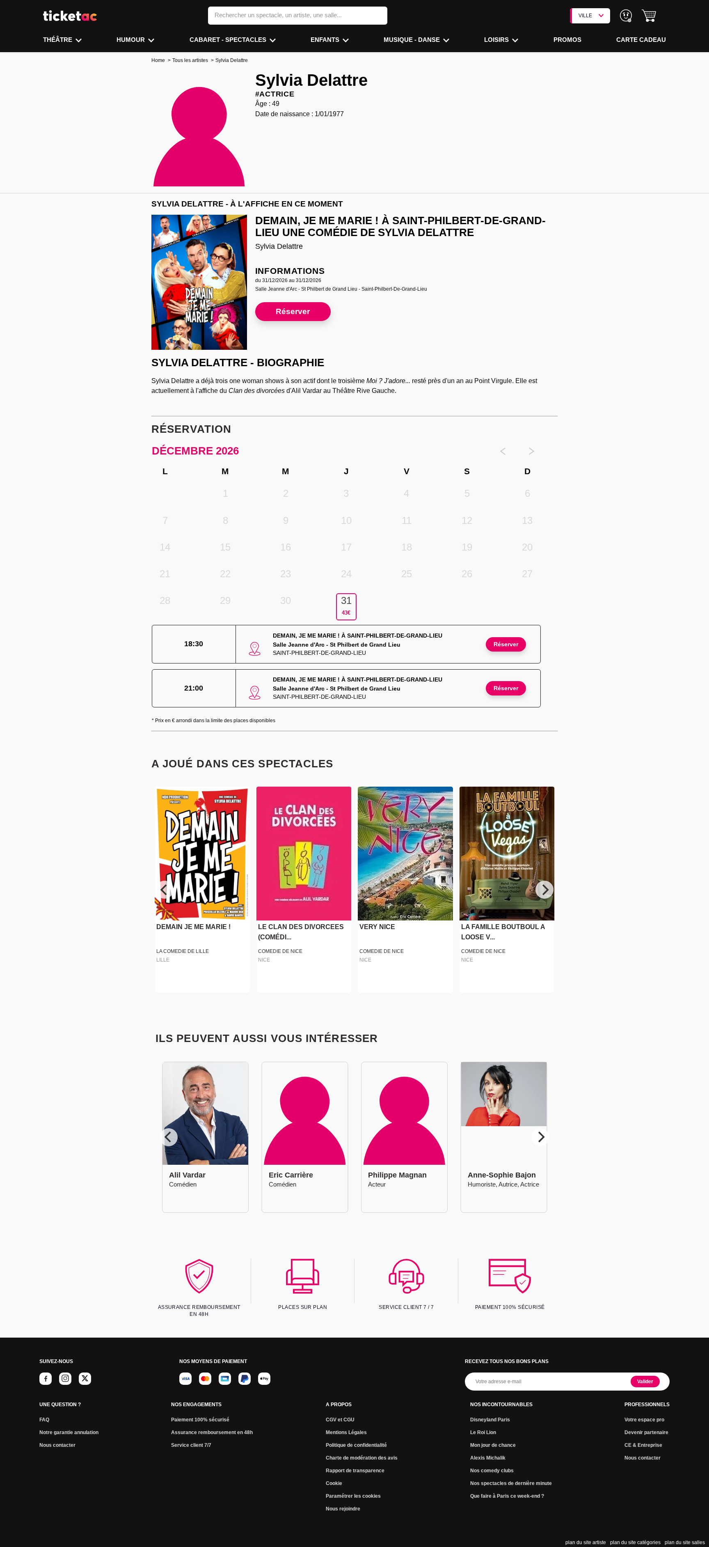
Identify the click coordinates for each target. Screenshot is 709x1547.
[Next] (544, 890)
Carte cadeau (641, 39)
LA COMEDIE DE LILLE (182, 951)
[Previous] (165, 890)
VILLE (585, 15)
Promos (567, 39)
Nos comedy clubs (492, 1471)
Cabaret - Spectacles (229, 39)
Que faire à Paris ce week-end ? (507, 1496)
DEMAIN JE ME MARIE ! (193, 927)
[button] (649, 16)
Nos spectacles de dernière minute (511, 1483)
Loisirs (497, 39)
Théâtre (58, 39)
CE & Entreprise (643, 1445)
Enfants (326, 39)
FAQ (44, 1420)
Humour (131, 39)
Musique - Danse (412, 39)
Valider (645, 1381)
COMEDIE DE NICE (280, 951)
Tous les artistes (190, 60)
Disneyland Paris (490, 1420)
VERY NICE (377, 927)
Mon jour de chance (493, 1445)
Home (158, 60)
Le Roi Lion (483, 1432)
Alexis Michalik (487, 1458)
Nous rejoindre (343, 1509)
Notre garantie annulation (68, 1432)
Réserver (293, 311)
